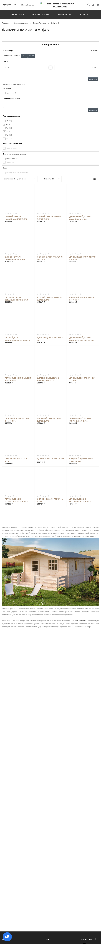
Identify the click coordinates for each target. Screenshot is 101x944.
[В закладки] (31, 186)
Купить (21, 199)
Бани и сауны (64, 14)
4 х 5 (31, 56)
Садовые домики (40, 14)
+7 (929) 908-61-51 (9, 5)
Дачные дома (17, 14)
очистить (94, 50)
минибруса (81, 620)
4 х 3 (24, 56)
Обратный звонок (27, 5)
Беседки (84, 14)
